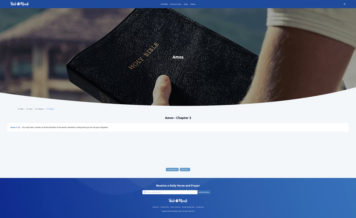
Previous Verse (172, 169)
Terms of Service (175, 207)
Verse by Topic (175, 4)
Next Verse (185, 169)
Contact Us (155, 207)
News (186, 4)
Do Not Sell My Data (188, 207)
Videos (193, 4)
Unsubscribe (200, 207)
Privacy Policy (165, 207)
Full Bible (164, 4)
